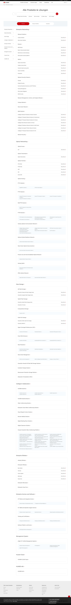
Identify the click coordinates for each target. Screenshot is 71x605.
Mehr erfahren (15, 601)
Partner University (31, 590)
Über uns (5, 587)
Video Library (45, 16)
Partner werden (31, 587)
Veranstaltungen (6, 590)
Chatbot (17, 590)
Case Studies (37, 16)
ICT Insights (52, 16)
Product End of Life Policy (22, 16)
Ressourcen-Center (44, 588)
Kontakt (5, 591)
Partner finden (31, 588)
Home (4, 4)
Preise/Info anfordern (19, 587)
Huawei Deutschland (57, 587)
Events (31, 16)
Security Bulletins (57, 588)
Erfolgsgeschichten (44, 587)
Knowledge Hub (44, 591)
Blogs (42, 594)
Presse (4, 588)
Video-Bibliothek (44, 590)
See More (30, 591)
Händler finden (18, 588)
